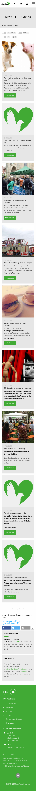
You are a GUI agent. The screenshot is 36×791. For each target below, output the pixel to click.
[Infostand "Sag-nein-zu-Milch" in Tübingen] (18, 179)
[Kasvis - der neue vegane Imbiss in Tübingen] (18, 301)
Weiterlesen (10, 95)
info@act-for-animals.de (15, 747)
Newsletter (16, 642)
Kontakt (9, 711)
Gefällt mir (12, 33)
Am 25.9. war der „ (10, 205)
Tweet (26, 33)
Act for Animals (7, 25)
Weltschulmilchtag (22, 205)
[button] (6, 628)
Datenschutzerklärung (14, 719)
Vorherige (15, 609)
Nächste (22, 609)
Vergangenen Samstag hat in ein (14, 330)
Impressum (10, 723)
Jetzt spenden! (11, 704)
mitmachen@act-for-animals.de (17, 669)
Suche (8, 715)
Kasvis (6, 333)
